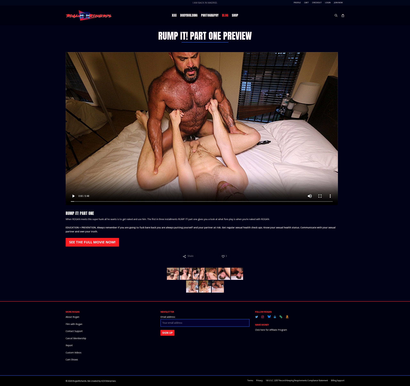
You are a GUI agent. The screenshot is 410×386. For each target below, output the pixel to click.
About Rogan (72, 316)
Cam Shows (72, 359)
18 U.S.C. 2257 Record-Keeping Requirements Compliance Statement (297, 380)
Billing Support (337, 380)
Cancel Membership (76, 338)
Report (69, 345)
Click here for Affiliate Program (271, 329)
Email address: (167, 316)
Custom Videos (73, 352)
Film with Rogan (74, 324)
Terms (250, 380)
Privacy (259, 380)
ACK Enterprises (108, 381)
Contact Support (74, 331)
